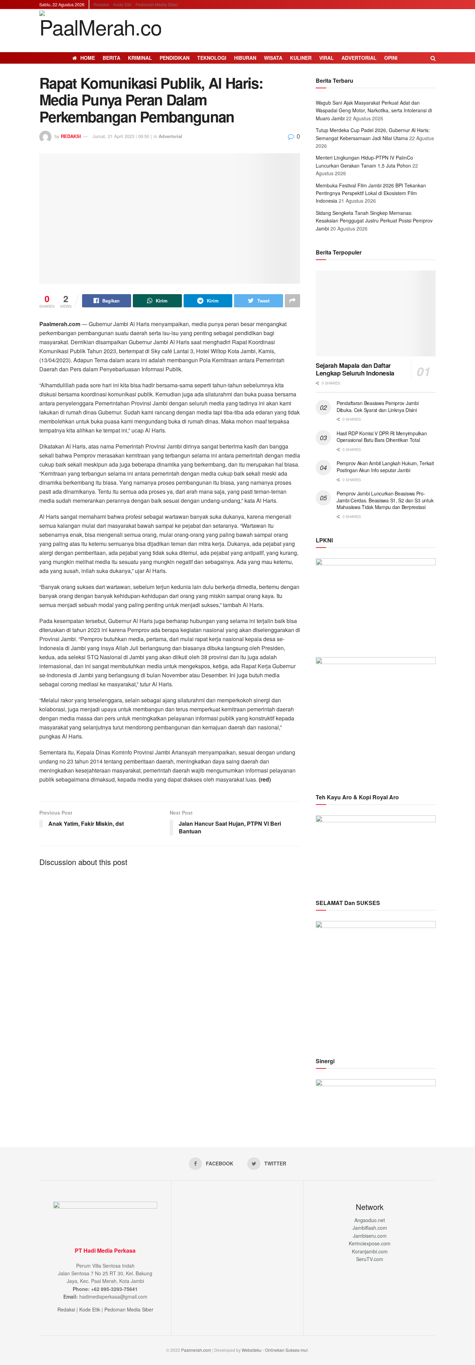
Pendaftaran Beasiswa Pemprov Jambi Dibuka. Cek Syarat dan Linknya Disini (377, 406)
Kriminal (140, 57)
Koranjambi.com (370, 1251)
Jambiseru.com (370, 1235)
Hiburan (245, 57)
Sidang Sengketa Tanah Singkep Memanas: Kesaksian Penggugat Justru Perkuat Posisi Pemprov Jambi (374, 220)
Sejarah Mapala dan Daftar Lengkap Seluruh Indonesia (355, 369)
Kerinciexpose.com (370, 1243)
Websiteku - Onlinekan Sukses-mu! (275, 1350)
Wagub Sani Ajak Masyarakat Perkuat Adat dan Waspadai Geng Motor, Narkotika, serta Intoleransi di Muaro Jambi (374, 110)
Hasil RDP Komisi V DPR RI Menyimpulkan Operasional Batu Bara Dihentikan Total (382, 437)
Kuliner (301, 57)
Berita (111, 57)
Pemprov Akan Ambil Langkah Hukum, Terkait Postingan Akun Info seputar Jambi (385, 467)
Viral (326, 57)
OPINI (390, 57)
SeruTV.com (369, 1258)
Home (87, 57)
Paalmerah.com (196, 1350)
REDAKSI (71, 136)
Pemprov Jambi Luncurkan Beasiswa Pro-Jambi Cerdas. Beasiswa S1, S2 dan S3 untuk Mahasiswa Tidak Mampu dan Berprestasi (385, 500)
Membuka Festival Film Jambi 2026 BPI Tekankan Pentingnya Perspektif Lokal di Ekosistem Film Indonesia (371, 193)
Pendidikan (175, 57)
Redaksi (101, 4)
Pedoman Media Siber (157, 4)
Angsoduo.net (369, 1220)
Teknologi (211, 57)
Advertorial (359, 57)
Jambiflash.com (370, 1227)
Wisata (273, 57)
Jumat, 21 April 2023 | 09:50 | (122, 136)
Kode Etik (122, 4)
